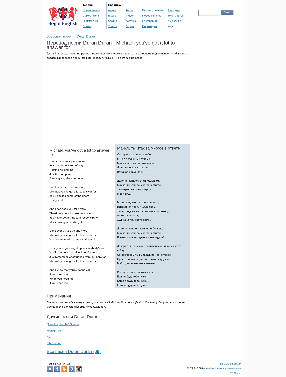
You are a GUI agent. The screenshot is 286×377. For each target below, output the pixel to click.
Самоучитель (91, 15)
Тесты (129, 10)
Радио (130, 15)
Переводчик (149, 26)
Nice (49, 337)
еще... (171, 26)
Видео (112, 15)
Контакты (235, 372)
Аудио (112, 10)
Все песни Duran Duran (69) (74, 351)
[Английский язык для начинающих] (63, 24)
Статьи (112, 20)
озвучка (177, 20)
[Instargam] (79, 369)
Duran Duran (86, 36)
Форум (130, 26)
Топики (112, 26)
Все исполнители (59, 36)
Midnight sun (54, 330)
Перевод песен (152, 10)
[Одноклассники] (64, 369)
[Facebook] (57, 369)
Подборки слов (151, 15)
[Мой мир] (72, 369)
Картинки (131, 20)
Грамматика (90, 20)
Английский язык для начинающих (222, 368)
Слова (87, 26)
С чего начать (91, 10)
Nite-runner (54, 343)
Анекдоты (174, 10)
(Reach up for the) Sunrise (63, 324)
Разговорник (150, 20)
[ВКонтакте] (50, 369)
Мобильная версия (230, 364)
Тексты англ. (176, 15)
